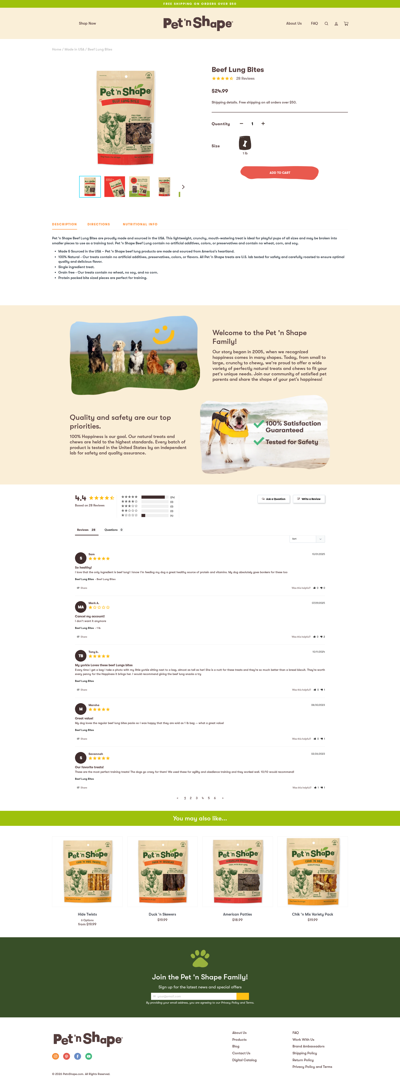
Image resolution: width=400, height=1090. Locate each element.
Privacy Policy (230, 1002)
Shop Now (87, 23)
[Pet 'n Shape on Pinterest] (66, 1057)
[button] (315, 588)
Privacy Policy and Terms (312, 1067)
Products (239, 1040)
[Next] (182, 187)
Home (56, 49)
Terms (249, 1002)
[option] (200, 4)
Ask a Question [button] (275, 499)
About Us (294, 23)
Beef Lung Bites (100, 49)
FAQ (314, 23)
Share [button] (83, 588)
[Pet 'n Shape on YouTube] (88, 1057)
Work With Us (303, 1040)
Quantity (221, 124)
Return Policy (303, 1060)
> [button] (223, 798)
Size (216, 146)
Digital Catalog (244, 1060)
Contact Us (241, 1053)
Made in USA (74, 49)
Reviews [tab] (83, 529)
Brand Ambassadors (308, 1046)
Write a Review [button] (311, 499)
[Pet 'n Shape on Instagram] (55, 1057)
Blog (235, 1046)
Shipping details (224, 102)
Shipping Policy (304, 1053)
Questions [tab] (111, 529)
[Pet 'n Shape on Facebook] (77, 1057)
